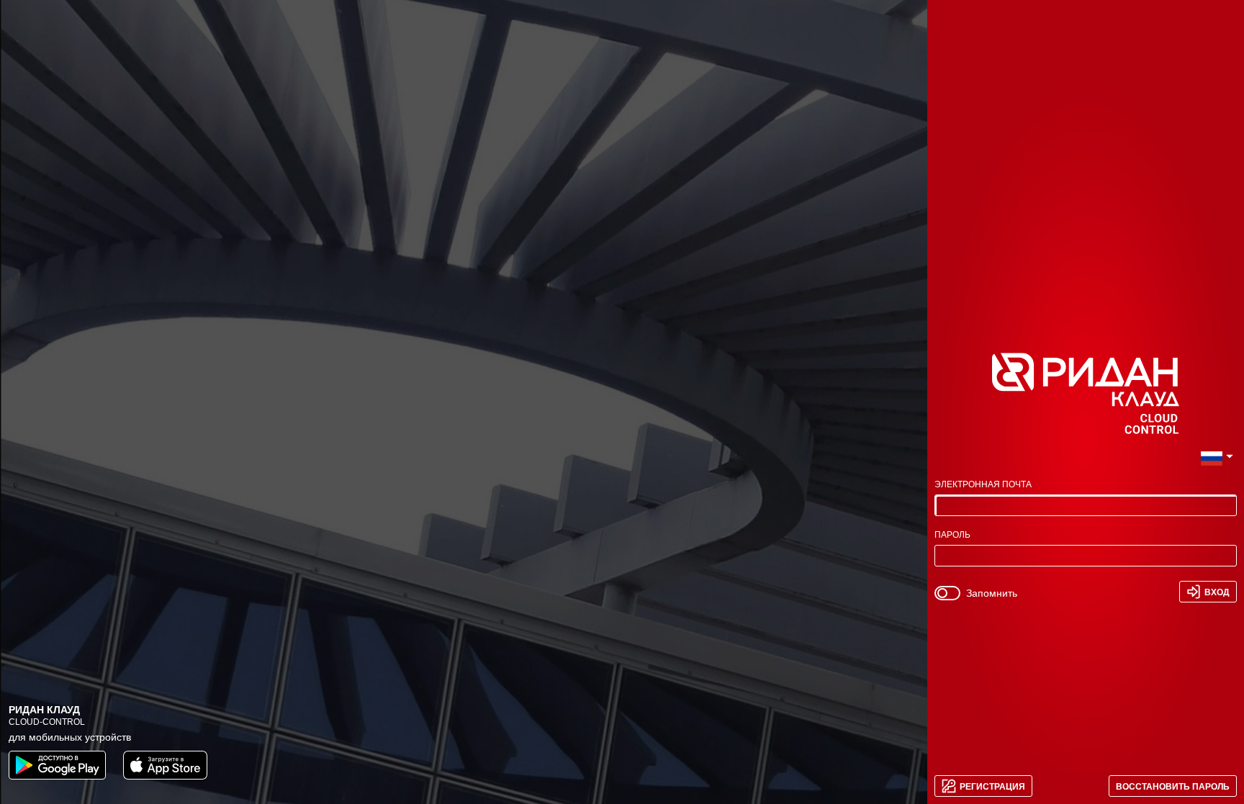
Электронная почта (983, 484)
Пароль (952, 535)
